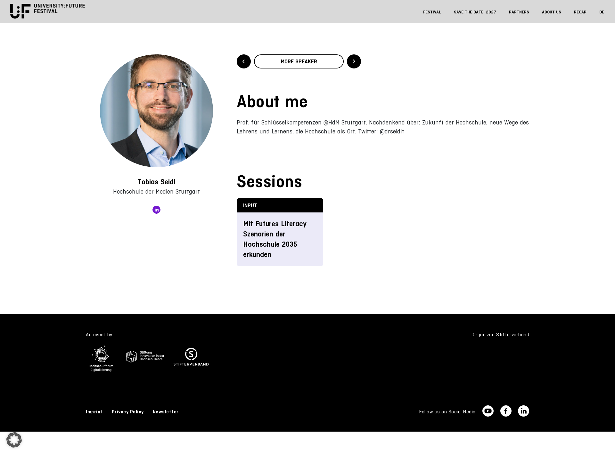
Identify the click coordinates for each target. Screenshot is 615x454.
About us (551, 12)
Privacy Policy (128, 412)
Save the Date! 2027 (475, 12)
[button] (14, 440)
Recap (580, 12)
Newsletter (166, 412)
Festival (432, 12)
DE (601, 12)
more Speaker (299, 61)
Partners (519, 12)
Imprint (94, 412)
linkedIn (156, 210)
